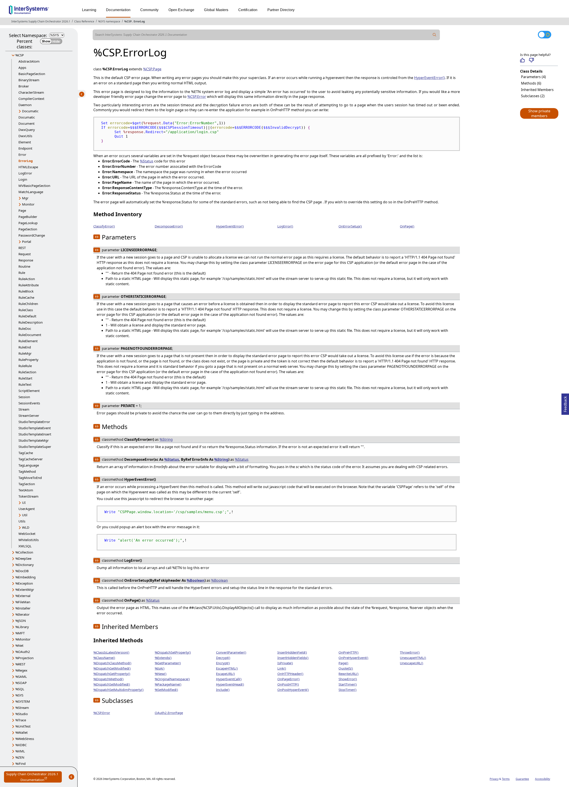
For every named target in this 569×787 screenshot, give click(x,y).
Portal (26, 241)
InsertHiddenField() (292, 652)
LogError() (285, 226)
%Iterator (22, 614)
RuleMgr (25, 353)
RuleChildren (28, 303)
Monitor (28, 204)
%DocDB (22, 571)
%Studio (21, 714)
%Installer (22, 608)
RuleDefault (27, 316)
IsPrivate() (285, 663)
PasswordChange (31, 235)
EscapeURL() (225, 673)
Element (24, 142)
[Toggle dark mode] (544, 34)
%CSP (128, 21)
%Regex (21, 670)
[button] (539, 113)
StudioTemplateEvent (34, 428)
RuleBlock (26, 291)
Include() (223, 689)
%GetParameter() (168, 663)
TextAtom (25, 490)
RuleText (24, 384)
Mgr (25, 198)
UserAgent (26, 508)
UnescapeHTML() (413, 657)
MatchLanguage (30, 192)
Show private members (539, 113)
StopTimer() (348, 689)
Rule (21, 272)
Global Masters (216, 10)
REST (22, 247)
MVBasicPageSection (34, 185)
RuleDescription (30, 322)
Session (24, 397)
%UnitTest (22, 726)
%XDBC (21, 745)
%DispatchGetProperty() (111, 673)
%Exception (24, 583)
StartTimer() (348, 684)
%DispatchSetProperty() (173, 652)
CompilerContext (31, 98)
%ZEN (19, 757)
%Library (22, 627)
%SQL (19, 689)
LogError (25, 173)
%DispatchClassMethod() (112, 663)
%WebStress (24, 738)
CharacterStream (31, 92)
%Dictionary (24, 564)
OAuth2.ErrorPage (169, 712)
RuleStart (25, 378)
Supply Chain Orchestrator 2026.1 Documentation (34, 777)
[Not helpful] (531, 60)
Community (149, 10)
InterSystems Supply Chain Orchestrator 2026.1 (40, 21)
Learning (89, 10)
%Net (19, 645)
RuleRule (25, 366)
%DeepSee (23, 558)
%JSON (20, 620)
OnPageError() (288, 679)
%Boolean (195, 580)
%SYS (19, 695)
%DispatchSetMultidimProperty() (118, 689)
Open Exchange (181, 10)
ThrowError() (410, 652)
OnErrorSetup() (350, 226)
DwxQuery (26, 129)
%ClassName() (104, 657)
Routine (24, 266)
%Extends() (163, 657)
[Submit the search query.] (434, 35)
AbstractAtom (29, 61)
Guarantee (522, 779)
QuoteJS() (346, 668)
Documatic (30, 111)
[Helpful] (522, 60)
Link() (281, 668)
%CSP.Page (152, 69)
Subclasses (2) (533, 95)
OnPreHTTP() (349, 652)
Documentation (118, 10)
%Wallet (21, 732)
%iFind (20, 763)
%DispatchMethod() (108, 679)
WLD (25, 527)
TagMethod (27, 471)
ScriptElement (29, 390)
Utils (21, 521)
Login (22, 179)
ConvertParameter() (231, 652)
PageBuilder (27, 216)
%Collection (24, 552)
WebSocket (26, 533)
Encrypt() (223, 663)
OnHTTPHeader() (290, 673)
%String (166, 439)
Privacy (494, 779)
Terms (506, 779)
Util (24, 515)
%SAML (21, 676)
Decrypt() (223, 657)
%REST (20, 664)
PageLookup (28, 223)
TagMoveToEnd (30, 477)
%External (22, 595)
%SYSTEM (22, 701)
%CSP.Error (196, 96)
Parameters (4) (533, 76)
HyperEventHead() (230, 684)
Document (26, 123)
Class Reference (84, 21)
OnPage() (407, 226)
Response (25, 260)
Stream (23, 409)
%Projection (24, 658)
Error (22, 154)
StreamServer (28, 415)
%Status (146, 161)
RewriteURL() (349, 673)
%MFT (20, 633)
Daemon (25, 105)
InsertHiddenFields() (293, 657)
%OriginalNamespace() (172, 679)
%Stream (22, 707)
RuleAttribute (28, 285)
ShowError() (348, 679)
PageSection (27, 229)
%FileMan (22, 602)
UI (24, 502)
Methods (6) (531, 83)
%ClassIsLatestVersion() (111, 652)
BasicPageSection (31, 73)
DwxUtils (25, 136)
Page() (343, 663)
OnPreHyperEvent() (353, 657)
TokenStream (28, 496)
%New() (160, 673)
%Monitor (22, 639)
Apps (22, 67)
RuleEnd (24, 347)
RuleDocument (29, 334)
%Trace (20, 720)
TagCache (25, 453)
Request (24, 254)
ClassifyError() (104, 226)
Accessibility (542, 779)
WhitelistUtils (28, 540)
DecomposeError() (169, 226)
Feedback (565, 403)
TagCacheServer (30, 459)
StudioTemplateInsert (34, 434)
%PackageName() (168, 684)
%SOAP (21, 682)
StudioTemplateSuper (34, 446)
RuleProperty (28, 359)
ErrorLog (139, 21)
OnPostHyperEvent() (293, 689)
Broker (23, 86)
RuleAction (26, 279)
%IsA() (159, 668)
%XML (20, 751)
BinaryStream (28, 80)
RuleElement (28, 341)
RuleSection (27, 372)
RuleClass (25, 310)
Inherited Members (537, 89)
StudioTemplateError (34, 421)
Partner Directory (281, 10)
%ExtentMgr (24, 589)
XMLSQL (25, 546)
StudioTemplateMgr (33, 440)
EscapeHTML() (227, 668)
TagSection (26, 484)
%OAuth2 (22, 651)
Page (22, 210)
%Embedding (25, 577)
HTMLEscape (28, 167)
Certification (248, 10)
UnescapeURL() (411, 663)
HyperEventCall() (229, 679)
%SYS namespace (109, 21)
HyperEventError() (429, 77)
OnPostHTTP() (288, 684)
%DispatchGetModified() (112, 668)
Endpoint (25, 148)
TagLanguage (28, 465)
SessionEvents (29, 403)
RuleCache (26, 297)
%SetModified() (166, 689)
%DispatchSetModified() (111, 684)
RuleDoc (24, 328)
